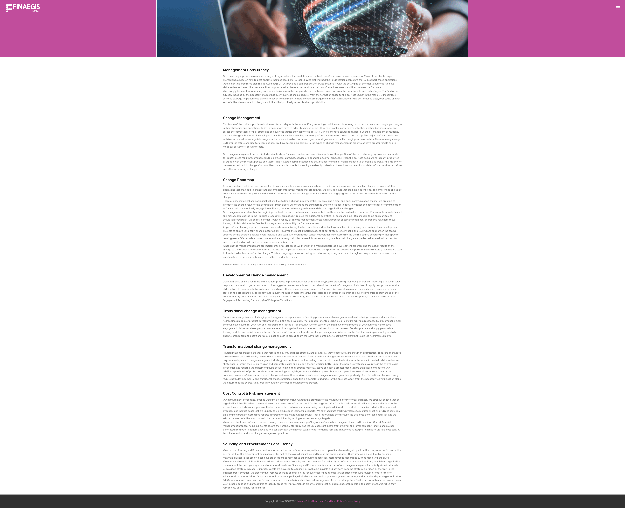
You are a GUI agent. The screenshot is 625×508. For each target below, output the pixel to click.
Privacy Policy (304, 501)
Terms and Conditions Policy (328, 501)
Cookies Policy (352, 501)
